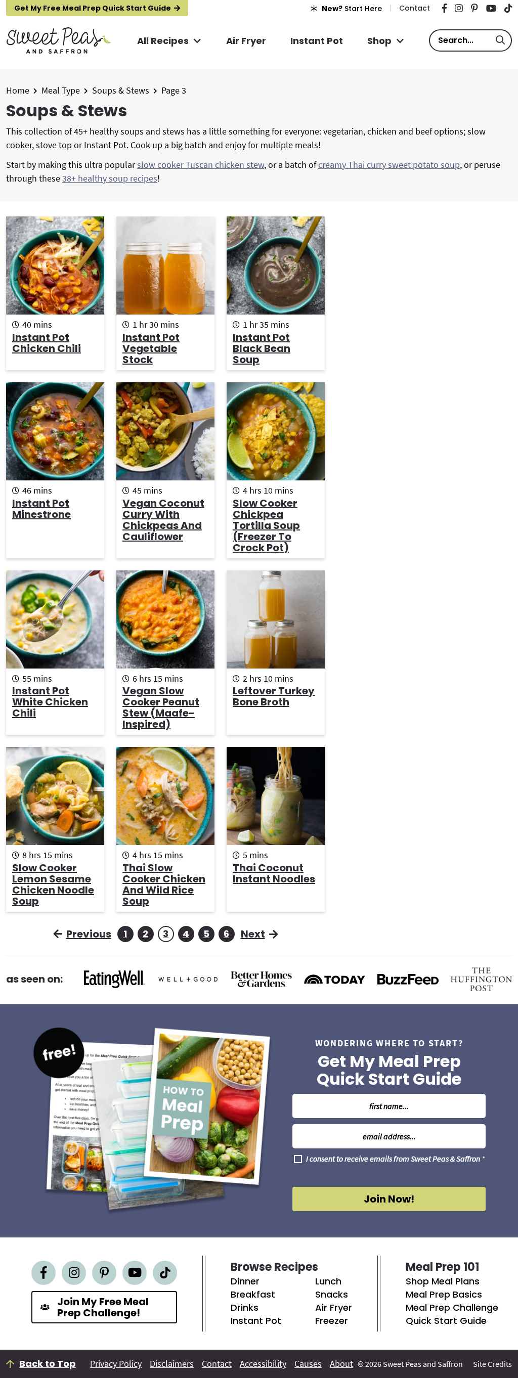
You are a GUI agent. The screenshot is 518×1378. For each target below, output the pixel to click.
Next (253, 934)
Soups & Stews (120, 90)
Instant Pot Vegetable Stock (151, 348)
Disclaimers (172, 1364)
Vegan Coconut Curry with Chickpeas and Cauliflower (163, 520)
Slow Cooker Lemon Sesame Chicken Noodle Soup (53, 884)
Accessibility (263, 1364)
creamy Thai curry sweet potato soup (389, 164)
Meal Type (60, 90)
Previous (88, 934)
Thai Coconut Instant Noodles (274, 873)
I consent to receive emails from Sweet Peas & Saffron (395, 1159)
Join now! (389, 1199)
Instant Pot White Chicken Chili (50, 702)
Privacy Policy (116, 1364)
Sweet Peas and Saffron (58, 40)
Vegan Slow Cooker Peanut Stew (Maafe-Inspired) (160, 707)
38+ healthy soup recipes (109, 178)
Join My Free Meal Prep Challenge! (103, 1307)
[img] (444, 8)
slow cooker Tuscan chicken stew (200, 164)
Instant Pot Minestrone (41, 509)
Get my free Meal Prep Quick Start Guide (92, 8)
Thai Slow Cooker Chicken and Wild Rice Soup (163, 884)
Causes (308, 1364)
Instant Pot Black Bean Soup (261, 348)
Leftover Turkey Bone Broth (274, 696)
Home (17, 90)
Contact (217, 1364)
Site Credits (492, 1364)
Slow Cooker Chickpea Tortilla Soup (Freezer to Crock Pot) (266, 525)
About (341, 1364)
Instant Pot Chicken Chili (46, 343)
